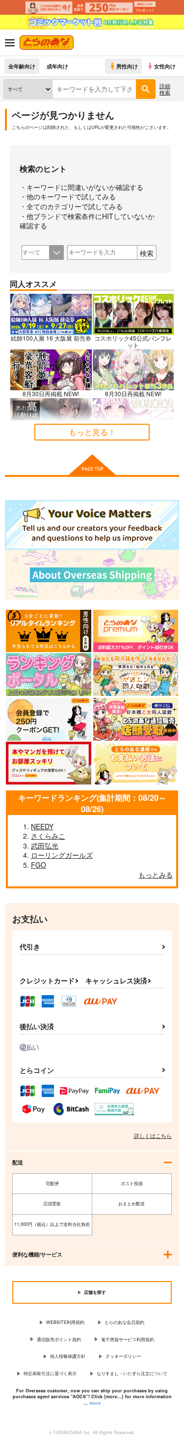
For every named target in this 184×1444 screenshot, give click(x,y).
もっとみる (155, 874)
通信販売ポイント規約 (59, 1339)
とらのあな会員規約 (124, 1322)
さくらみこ (48, 836)
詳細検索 (164, 89)
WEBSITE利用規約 (65, 1322)
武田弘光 (44, 845)
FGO (38, 865)
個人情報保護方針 (67, 1356)
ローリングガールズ (62, 855)
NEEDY (42, 826)
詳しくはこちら (153, 1135)
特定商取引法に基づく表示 (50, 1373)
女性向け (165, 66)
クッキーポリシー (123, 1356)
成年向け (57, 66)
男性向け (127, 66)
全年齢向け (21, 66)
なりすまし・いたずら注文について (132, 1373)
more (95, 1403)
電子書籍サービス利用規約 (127, 1339)
